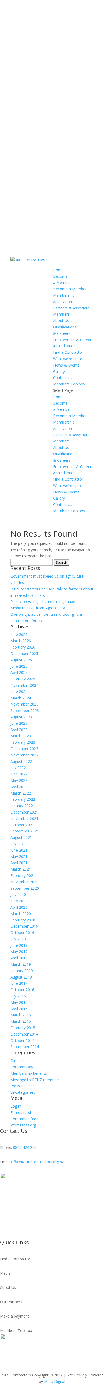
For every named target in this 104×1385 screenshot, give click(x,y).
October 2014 (22, 1040)
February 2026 (22, 647)
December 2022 (24, 748)
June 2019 (18, 945)
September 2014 (24, 1046)
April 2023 (18, 729)
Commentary (21, 1066)
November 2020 (24, 881)
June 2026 (18, 634)
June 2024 (18, 691)
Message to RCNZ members (35, 1079)
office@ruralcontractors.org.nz (37, 1161)
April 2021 (18, 862)
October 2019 (22, 932)
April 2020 (18, 907)
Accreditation (64, 345)
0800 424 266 (25, 1147)
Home (58, 269)
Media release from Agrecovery (37, 607)
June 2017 (18, 983)
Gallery (59, 371)
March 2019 (20, 964)
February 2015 (22, 1027)
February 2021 (22, 875)
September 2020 (24, 888)
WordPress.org (23, 1125)
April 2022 (18, 786)
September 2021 (24, 831)
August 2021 (21, 837)
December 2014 (24, 1034)
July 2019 (18, 938)
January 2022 (21, 805)
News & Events (66, 365)
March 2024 (20, 697)
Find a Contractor (68, 352)
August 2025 (21, 659)
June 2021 (18, 850)
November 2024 (24, 685)
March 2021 (20, 869)
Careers (17, 1060)
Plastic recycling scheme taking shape (42, 601)
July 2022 (18, 767)
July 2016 (18, 996)
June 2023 (18, 723)
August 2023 (21, 716)
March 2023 (20, 735)
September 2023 (24, 710)
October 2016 (22, 989)
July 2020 (18, 894)
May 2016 (18, 1002)
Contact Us (62, 377)
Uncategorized (22, 1092)
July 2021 (18, 843)
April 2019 (18, 957)
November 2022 (24, 755)
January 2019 (21, 970)
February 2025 (22, 678)
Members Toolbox (69, 383)
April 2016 (18, 1008)
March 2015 (20, 1021)
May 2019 (18, 951)
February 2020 (22, 920)
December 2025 (24, 653)
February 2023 (22, 742)
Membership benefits (28, 1073)
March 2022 (20, 793)
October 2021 (22, 824)
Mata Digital (54, 1381)
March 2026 (20, 640)
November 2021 (24, 818)
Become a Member (70, 288)
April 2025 (18, 672)
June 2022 (18, 773)
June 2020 (18, 900)
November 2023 (24, 704)
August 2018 (21, 977)
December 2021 (24, 812)
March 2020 (20, 913)
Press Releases (23, 1085)
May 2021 (18, 856)
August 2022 (21, 761)
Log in (15, 1106)
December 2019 (24, 926)
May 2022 (18, 780)
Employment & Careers (73, 339)
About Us (61, 320)
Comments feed (24, 1118)
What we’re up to (67, 358)
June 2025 (18, 666)
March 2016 (20, 1014)
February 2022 (22, 799)
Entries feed (20, 1112)
